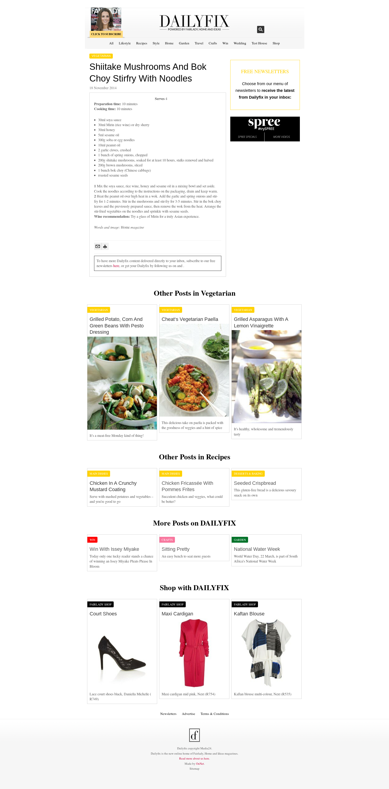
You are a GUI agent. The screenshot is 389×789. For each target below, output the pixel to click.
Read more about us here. (194, 758)
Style (156, 43)
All (111, 43)
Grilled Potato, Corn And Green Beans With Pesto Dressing (117, 325)
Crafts (213, 43)
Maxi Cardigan (177, 614)
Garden (184, 43)
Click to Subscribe (106, 34)
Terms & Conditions (215, 713)
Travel (199, 43)
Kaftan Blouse (249, 614)
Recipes (141, 43)
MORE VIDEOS (281, 137)
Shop (276, 43)
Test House (259, 43)
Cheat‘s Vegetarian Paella (190, 319)
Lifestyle (125, 43)
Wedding (240, 43)
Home (169, 43)
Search (260, 29)
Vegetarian (101, 56)
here (116, 265)
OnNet (200, 764)
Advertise (188, 713)
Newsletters (168, 713)
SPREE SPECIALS (247, 137)
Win (225, 43)
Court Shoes (103, 614)
